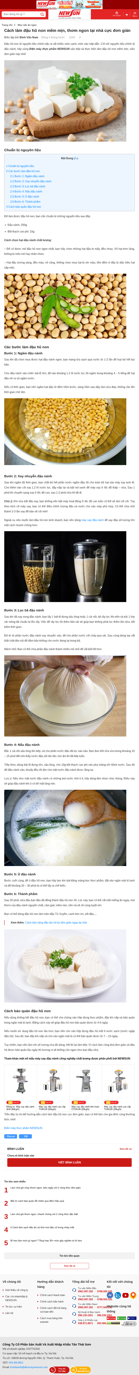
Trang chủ (7, 25)
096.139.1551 (85, 1315)
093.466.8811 (16, 1362)
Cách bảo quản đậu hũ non (23, 206)
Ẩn (76, 158)
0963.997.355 (85, 1299)
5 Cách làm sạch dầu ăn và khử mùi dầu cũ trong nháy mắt (42, 1227)
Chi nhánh (117, 15)
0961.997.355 (85, 1291)
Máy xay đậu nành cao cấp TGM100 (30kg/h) (117, 1108)
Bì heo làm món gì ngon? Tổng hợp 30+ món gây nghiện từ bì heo (46, 1240)
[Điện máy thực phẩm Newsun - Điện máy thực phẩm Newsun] (69, 14)
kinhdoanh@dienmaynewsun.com (29, 1367)
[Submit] (42, 14)
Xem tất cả (69, 1266)
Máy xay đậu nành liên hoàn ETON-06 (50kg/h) (85, 1108)
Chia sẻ (11, 1136)
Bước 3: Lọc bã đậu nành (27, 186)
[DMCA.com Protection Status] (113, 1324)
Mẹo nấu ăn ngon (27, 25)
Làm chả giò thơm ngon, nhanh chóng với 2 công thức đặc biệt (44, 1214)
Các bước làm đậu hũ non (23, 171)
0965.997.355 (85, 1307)
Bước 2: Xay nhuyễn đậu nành (31, 181)
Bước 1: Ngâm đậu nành (27, 176)
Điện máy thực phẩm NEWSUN (23, 1128)
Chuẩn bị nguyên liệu (20, 166)
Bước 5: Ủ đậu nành (24, 196)
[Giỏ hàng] (127, 14)
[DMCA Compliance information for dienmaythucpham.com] (128, 1324)
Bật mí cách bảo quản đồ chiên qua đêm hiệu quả (37, 1201)
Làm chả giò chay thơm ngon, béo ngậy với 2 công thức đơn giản (46, 1187)
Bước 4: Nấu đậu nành (26, 191)
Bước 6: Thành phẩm (25, 201)
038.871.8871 (85, 1323)
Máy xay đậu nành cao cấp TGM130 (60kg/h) (52, 1108)
